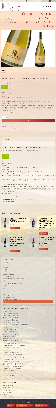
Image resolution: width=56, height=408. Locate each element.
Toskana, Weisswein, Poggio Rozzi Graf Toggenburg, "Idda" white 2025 (46, 240)
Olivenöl (4, 288)
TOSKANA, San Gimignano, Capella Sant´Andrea (14, 345)
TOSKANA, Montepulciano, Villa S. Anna (12, 368)
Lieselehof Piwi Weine (15, 128)
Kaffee (4, 292)
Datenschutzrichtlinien (42, 405)
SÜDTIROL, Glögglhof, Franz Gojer (10, 313)
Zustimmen (11, 405)
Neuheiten (5, 264)
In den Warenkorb (28, 120)
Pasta (4, 290)
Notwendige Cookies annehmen (25, 405)
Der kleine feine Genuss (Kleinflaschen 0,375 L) (13, 278)
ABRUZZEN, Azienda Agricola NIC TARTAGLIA (13, 340)
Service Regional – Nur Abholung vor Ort (12, 299)
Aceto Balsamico (6, 281)
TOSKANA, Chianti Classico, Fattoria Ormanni (13, 354)
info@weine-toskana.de (9, 1)
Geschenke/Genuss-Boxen (9, 296)
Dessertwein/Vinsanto (8, 273)
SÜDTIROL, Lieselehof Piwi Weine (10, 317)
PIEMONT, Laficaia (7, 338)
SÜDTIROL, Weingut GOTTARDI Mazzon (11, 315)
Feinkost (4, 285)
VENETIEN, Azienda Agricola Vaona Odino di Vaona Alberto (16, 324)
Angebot (7, 301)
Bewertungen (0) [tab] (6, 144)
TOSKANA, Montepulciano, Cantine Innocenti (13, 363)
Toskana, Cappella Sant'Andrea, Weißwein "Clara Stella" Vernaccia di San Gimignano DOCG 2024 (46, 223)
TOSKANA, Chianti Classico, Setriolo (11, 352)
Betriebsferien (6, 262)
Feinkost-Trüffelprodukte (8, 287)
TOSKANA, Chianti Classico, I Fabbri (11, 356)
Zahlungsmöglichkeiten (8, 385)
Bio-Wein (8, 128)
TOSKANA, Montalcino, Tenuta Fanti (11, 361)
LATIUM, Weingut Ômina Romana (10, 342)
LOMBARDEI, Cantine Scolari (9, 329)
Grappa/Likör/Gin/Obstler (9, 276)
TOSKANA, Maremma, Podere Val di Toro (12, 347)
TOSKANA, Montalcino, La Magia (10, 359)
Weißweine (23, 128)
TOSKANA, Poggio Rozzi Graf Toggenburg (12, 350)
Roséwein (5, 269)
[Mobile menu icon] (54, 7)
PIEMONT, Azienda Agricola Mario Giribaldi (12, 335)
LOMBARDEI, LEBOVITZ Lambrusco (11, 331)
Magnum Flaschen (7, 280)
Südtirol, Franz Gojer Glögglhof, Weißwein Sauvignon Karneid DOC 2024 (18, 241)
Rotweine (5, 266)
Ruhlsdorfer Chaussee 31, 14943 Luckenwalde (38, 1)
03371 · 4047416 (21, 1)
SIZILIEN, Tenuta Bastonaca (9, 375)
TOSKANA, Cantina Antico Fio (9, 343)
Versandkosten (14, 76)
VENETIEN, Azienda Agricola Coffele (11, 322)
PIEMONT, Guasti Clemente (9, 336)
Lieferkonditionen (7, 387)
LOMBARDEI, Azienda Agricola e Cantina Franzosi (14, 327)
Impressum (5, 394)
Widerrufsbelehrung (7, 392)
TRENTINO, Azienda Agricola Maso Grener (12, 319)
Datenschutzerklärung (8, 390)
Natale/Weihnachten (7, 294)
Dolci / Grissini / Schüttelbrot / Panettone (12, 283)
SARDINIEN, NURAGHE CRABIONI (10, 370)
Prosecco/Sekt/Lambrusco (9, 274)
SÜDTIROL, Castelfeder (8, 312)
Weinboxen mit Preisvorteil (9, 297)
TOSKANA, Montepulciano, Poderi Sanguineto (13, 366)
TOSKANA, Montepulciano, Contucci (11, 365)
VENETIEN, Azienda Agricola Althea (10, 320)
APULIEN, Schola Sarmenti (9, 372)
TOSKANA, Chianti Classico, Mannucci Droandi (13, 358)
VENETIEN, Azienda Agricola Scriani (11, 326)
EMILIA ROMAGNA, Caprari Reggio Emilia (12, 333)
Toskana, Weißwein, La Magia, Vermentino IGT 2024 (18, 220)
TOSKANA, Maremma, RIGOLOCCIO (11, 349)
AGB (4, 389)
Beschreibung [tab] (5, 139)
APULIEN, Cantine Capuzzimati (10, 373)
